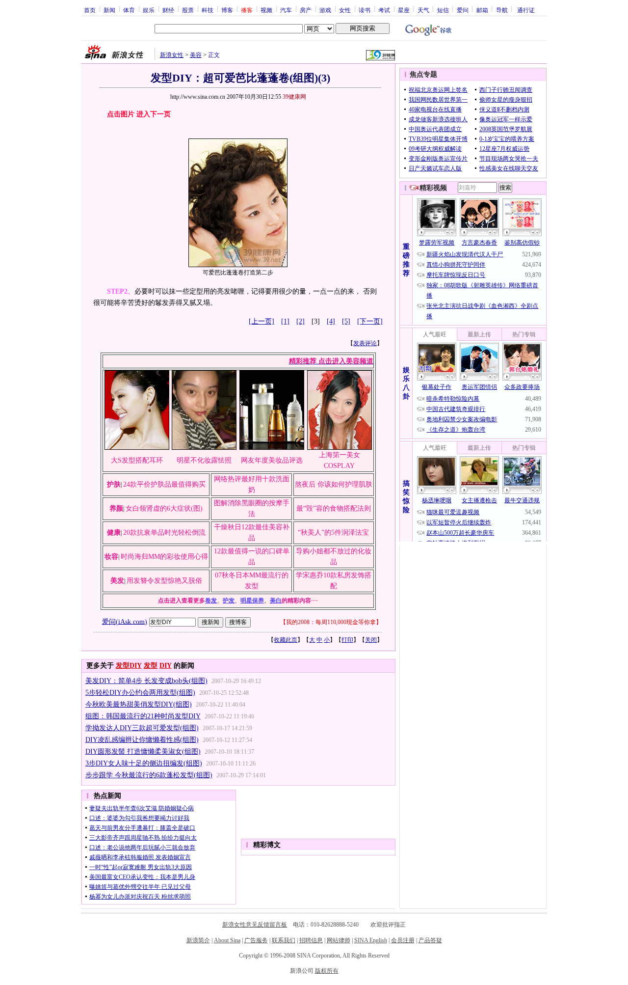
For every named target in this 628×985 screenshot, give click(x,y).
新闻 (109, 10)
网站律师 (338, 940)
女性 (345, 10)
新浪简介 (198, 940)
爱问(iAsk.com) (124, 621)
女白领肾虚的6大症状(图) (164, 508)
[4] (331, 321)
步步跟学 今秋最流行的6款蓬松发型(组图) (148, 775)
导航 (502, 10)
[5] (346, 321)
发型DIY (129, 665)
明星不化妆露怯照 (204, 460)
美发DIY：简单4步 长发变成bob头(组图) (146, 680)
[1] (285, 321)
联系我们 (283, 940)
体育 (129, 10)
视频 (266, 10)
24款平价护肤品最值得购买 (164, 484)
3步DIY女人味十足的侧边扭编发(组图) (143, 763)
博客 (227, 10)
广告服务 (256, 940)
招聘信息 (311, 940)
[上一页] (261, 321)
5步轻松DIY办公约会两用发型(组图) (140, 692)
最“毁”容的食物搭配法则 (333, 508)
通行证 (526, 10)
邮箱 (482, 10)
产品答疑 (430, 940)
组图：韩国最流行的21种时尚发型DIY (143, 716)
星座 (404, 10)
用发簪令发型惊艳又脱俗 (164, 580)
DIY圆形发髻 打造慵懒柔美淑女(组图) (143, 751)
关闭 (371, 639)
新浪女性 (171, 55)
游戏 (325, 10)
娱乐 (149, 10)
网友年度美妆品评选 (272, 460)
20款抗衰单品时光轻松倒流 (164, 532)
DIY (165, 665)
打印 (347, 639)
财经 (168, 10)
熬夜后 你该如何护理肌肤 (333, 484)
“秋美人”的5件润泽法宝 (333, 532)
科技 (207, 10)
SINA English (370, 940)
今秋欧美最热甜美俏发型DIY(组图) (138, 704)
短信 (443, 10)
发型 (150, 665)
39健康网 (294, 96)
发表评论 (365, 343)
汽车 (286, 10)
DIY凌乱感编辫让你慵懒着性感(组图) (142, 739)
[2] (300, 321)
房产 (306, 10)
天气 (423, 10)
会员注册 (403, 940)
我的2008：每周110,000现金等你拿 (331, 622)
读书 (364, 10)
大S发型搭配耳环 (137, 460)
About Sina (227, 940)
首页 (90, 10)
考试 (384, 10)
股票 (188, 10)
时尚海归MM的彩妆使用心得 (164, 556)
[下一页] (370, 321)
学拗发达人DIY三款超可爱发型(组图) (142, 728)
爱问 (463, 10)
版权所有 (327, 970)
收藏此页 (285, 639)
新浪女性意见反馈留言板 (254, 924)
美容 (196, 55)
